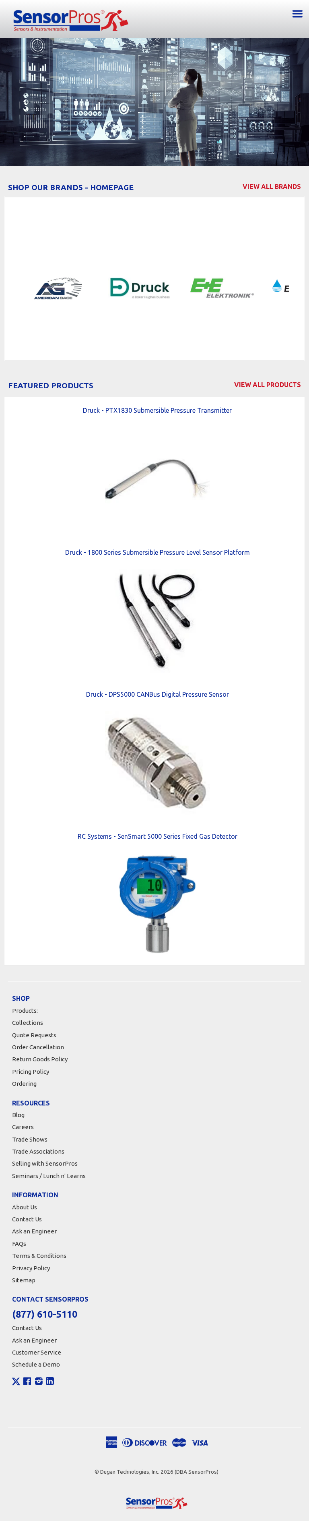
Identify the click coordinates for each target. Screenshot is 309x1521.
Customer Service (36, 1352)
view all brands (272, 186)
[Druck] (142, 287)
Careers (23, 1127)
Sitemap (23, 1280)
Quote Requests (34, 1035)
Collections (27, 1022)
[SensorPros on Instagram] (39, 1382)
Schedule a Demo (36, 1364)
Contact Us (27, 1219)
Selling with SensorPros (45, 1163)
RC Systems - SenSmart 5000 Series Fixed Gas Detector (157, 836)
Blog (18, 1114)
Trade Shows (29, 1139)
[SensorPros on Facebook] (27, 1382)
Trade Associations (38, 1151)
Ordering (24, 1083)
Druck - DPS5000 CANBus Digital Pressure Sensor (157, 694)
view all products (267, 384)
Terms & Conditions (39, 1255)
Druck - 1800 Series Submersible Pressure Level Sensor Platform (157, 552)
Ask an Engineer (34, 1231)
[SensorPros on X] (16, 1383)
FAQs (19, 1243)
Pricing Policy (30, 1071)
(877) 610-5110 (44, 1314)
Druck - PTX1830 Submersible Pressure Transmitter (157, 410)
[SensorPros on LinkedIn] (50, 1382)
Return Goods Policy (40, 1059)
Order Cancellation (38, 1047)
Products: (25, 1010)
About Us (24, 1207)
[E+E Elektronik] (224, 287)
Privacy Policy (31, 1268)
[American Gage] (60, 287)
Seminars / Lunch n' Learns (49, 1175)
